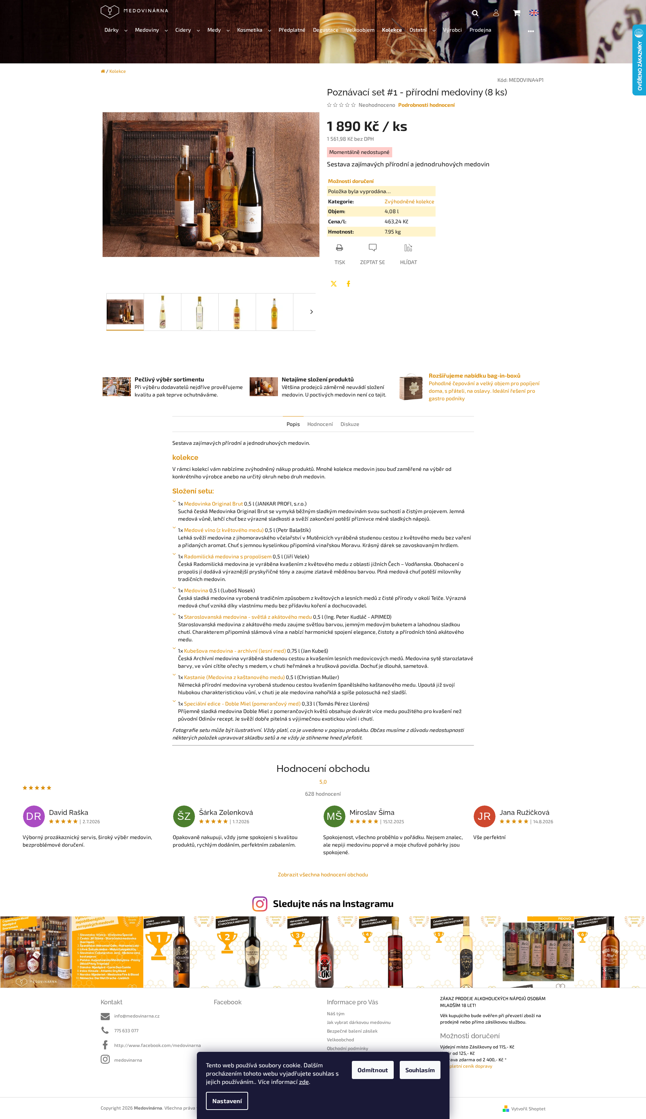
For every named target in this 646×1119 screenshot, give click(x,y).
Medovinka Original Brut (213, 503)
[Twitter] (334, 284)
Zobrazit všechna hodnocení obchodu (323, 874)
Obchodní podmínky (347, 1048)
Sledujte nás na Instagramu (333, 903)
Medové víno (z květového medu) (224, 530)
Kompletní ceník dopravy (466, 1065)
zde (304, 1081)
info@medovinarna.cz (137, 1015)
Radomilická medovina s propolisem (228, 556)
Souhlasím (420, 1069)
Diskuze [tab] (350, 424)
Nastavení (227, 1100)
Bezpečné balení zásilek (352, 1030)
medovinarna (128, 1059)
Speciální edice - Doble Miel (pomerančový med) (242, 703)
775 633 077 (126, 1030)
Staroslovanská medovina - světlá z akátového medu (248, 616)
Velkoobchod (340, 1039)
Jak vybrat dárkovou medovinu (359, 1022)
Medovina (196, 590)
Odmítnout (373, 1069)
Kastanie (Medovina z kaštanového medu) (234, 677)
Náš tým (336, 1013)
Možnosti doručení (351, 181)
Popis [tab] (293, 424)
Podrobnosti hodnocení (426, 104)
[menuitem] (116, 30)
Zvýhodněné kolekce (409, 201)
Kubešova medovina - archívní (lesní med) (235, 650)
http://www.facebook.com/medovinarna (157, 1045)
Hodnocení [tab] (320, 424)
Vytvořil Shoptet (528, 1108)
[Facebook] (348, 284)
